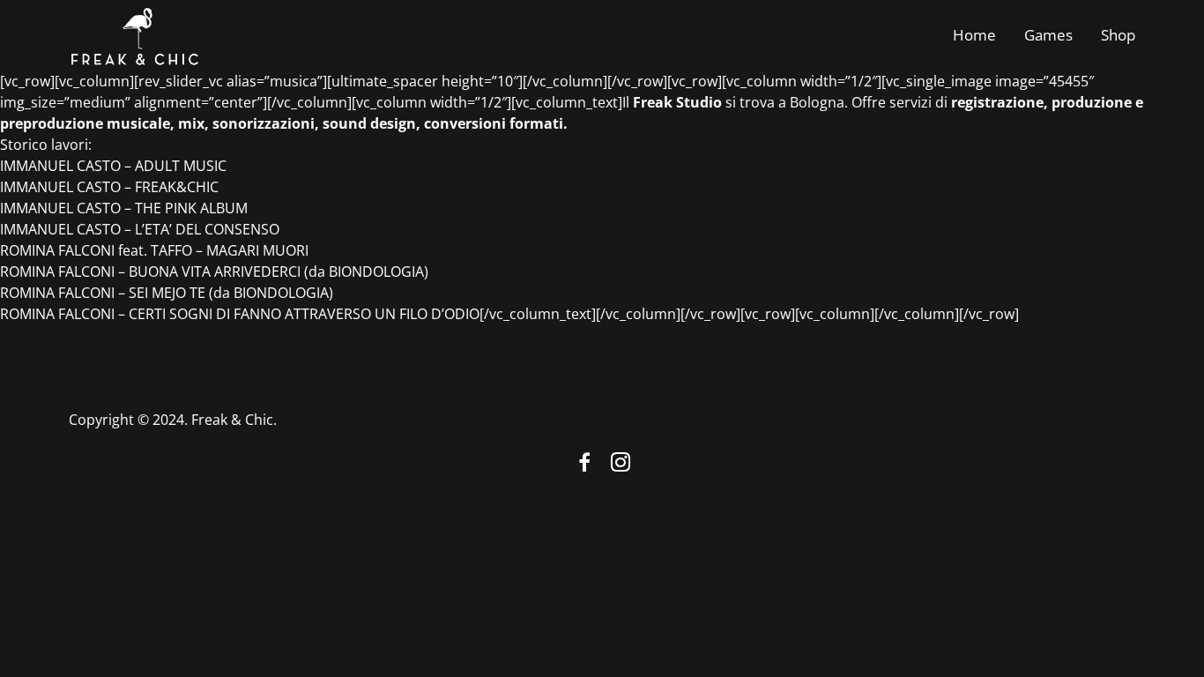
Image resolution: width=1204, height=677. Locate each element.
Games (1048, 35)
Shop (1118, 35)
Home (974, 35)
